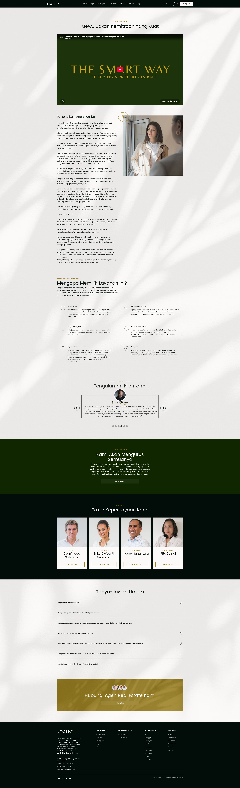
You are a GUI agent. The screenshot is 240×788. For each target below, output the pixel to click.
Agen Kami (99, 738)
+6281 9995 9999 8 (64, 766)
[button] (102, 4)
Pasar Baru (172, 744)
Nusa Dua (148, 750)
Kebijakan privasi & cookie (174, 777)
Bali (146, 735)
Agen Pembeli (123, 735)
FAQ (97, 747)
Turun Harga (172, 741)
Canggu (148, 738)
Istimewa (171, 750)
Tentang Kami (100, 735)
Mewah (170, 747)
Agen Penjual (122, 738)
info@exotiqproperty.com (66, 769)
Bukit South (148, 759)
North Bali (148, 756)
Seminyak (148, 741)
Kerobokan (148, 747)
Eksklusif (171, 735)
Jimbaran (148, 753)
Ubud (147, 744)
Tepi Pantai (172, 738)
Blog (97, 744)
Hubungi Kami (100, 741)
